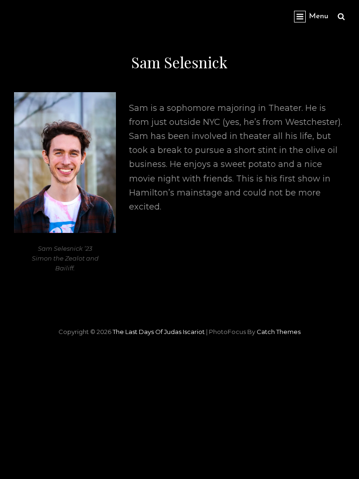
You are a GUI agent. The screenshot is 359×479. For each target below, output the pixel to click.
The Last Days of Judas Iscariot (159, 331)
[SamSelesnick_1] (65, 162)
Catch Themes (279, 331)
